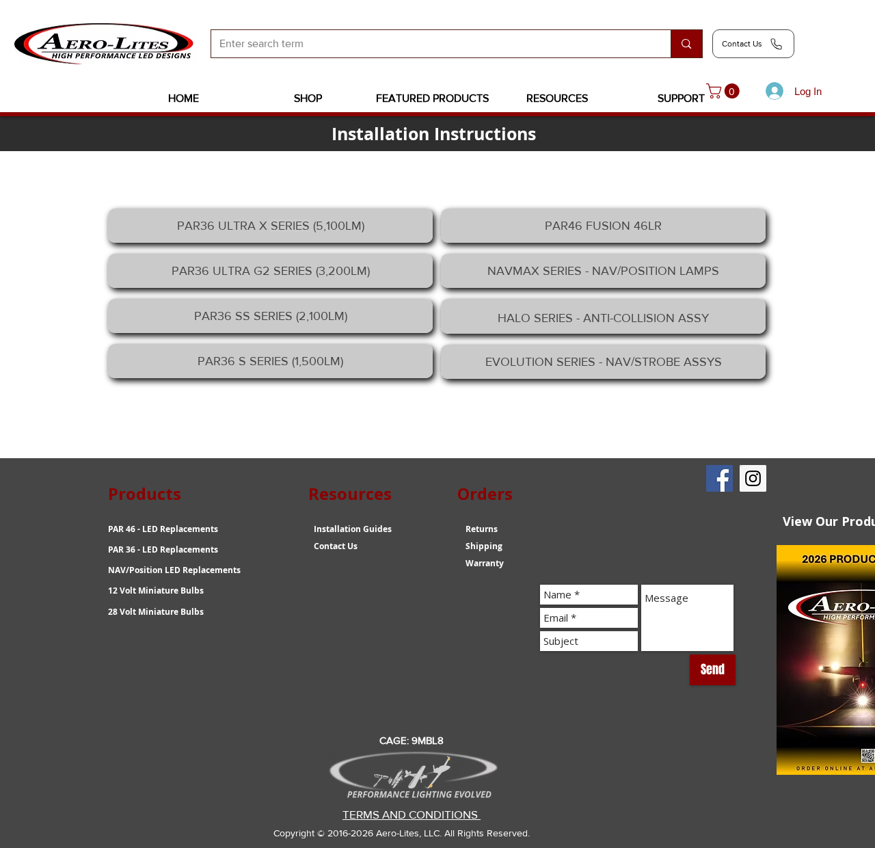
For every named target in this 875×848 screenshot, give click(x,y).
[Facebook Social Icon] (719, 478)
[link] (724, 90)
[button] (308, 98)
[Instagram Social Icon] (753, 478)
